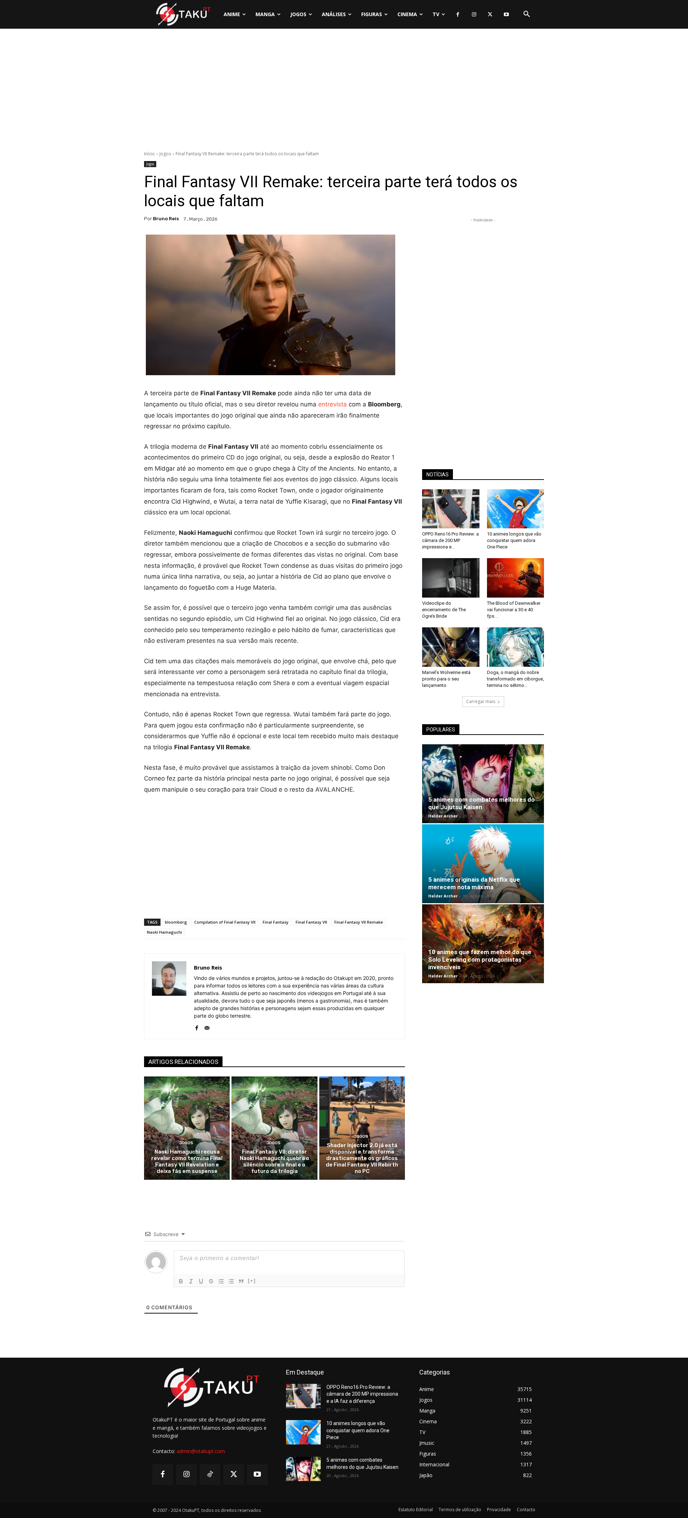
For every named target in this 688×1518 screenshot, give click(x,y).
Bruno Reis (166, 218)
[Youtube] (506, 14)
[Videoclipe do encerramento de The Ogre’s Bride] (450, 578)
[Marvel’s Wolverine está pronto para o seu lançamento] (450, 647)
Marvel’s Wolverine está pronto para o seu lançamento (446, 679)
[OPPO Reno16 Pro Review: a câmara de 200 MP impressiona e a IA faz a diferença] (450, 509)
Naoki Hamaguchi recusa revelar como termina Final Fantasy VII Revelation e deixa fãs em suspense (187, 1161)
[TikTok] (210, 1475)
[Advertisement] (344, 91)
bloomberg (176, 922)
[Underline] (201, 1281)
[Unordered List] (231, 1281)
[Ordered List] (221, 1281)
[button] (526, 14)
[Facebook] (458, 14)
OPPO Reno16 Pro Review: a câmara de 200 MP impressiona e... (450, 540)
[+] (252, 1280)
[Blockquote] (241, 1281)
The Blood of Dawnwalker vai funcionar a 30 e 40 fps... (513, 609)
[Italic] (191, 1281)
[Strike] (211, 1281)
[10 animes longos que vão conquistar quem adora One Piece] (515, 509)
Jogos (165, 154)
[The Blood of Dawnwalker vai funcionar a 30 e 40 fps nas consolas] (515, 578)
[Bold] (181, 1281)
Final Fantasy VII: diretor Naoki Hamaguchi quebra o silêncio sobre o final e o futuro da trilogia (274, 1161)
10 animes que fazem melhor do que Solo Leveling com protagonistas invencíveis (479, 959)
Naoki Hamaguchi (164, 932)
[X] (490, 14)
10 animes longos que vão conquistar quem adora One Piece (514, 540)
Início (149, 154)
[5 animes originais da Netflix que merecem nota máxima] (483, 863)
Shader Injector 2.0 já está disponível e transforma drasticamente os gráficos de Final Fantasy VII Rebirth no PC (362, 1158)
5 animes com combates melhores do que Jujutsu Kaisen (481, 803)
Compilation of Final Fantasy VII (224, 922)
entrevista (332, 404)
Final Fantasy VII (311, 922)
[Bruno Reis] (169, 996)
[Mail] (207, 1026)
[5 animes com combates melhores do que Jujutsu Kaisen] (483, 783)
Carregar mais (480, 701)
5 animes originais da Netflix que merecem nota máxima (474, 883)
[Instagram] (474, 14)
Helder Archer (443, 816)
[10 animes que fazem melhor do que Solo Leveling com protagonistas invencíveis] (483, 943)
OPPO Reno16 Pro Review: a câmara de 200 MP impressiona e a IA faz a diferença (362, 1394)
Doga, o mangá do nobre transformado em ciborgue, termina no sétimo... (515, 679)
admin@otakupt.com (201, 1451)
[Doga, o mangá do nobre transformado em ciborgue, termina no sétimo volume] (515, 647)
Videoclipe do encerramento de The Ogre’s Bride (444, 609)
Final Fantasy (275, 922)
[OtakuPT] (183, 14)
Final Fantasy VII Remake (358, 922)
